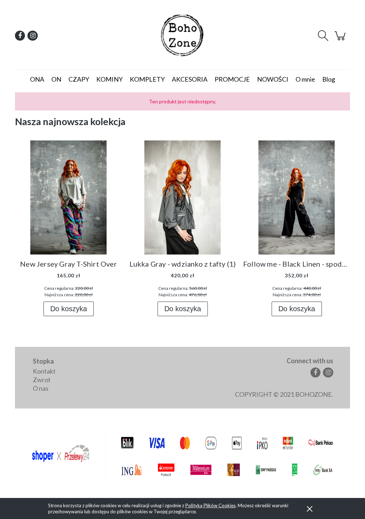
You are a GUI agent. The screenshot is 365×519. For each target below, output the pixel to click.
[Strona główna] (182, 35)
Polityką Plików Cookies (210, 505)
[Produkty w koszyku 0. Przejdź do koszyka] (341, 38)
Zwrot (42, 380)
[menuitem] (37, 79)
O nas (40, 388)
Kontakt (44, 371)
